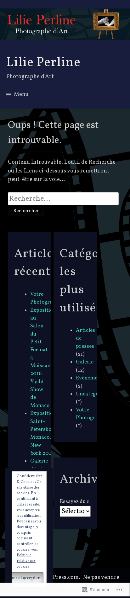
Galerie (84, 362)
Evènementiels (93, 378)
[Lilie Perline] (65, 24)
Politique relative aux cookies (26, 561)
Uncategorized (93, 394)
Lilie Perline (43, 63)
